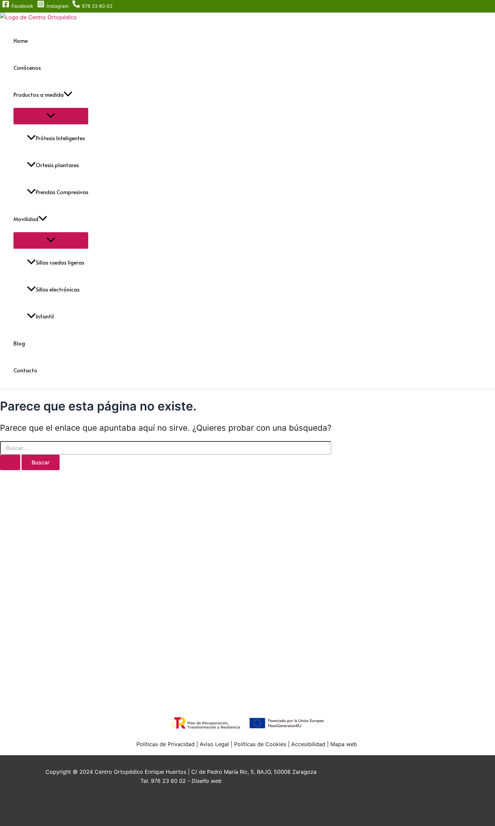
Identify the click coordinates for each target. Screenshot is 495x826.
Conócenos (27, 67)
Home (20, 40)
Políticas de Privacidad (165, 744)
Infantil (45, 316)
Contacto (25, 370)
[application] (68, 94)
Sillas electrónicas (57, 289)
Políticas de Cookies (259, 744)
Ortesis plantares (57, 165)
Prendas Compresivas (62, 191)
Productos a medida (38, 94)
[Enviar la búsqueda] (10, 462)
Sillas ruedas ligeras (60, 262)
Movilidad (25, 218)
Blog (19, 343)
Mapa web (344, 744)
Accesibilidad (308, 744)
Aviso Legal (214, 744)
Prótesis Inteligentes (60, 138)
